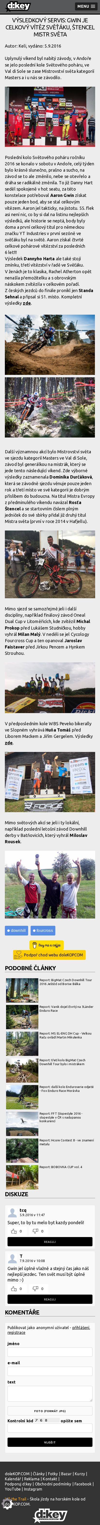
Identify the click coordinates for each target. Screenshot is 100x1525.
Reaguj (50, 1241)
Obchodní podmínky (53, 1484)
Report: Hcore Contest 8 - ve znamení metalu (67, 1142)
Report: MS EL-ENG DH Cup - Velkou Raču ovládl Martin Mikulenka (66, 1035)
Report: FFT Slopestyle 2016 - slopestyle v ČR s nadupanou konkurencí (61, 1117)
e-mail (14, 1363)
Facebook (83, 1484)
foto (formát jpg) (50, 1411)
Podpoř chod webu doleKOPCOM (53, 955)
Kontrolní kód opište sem (45, 1421)
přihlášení (81, 1327)
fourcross (45, 930)
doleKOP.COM (17, 1474)
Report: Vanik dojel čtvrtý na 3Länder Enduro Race (66, 1008)
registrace (16, 1332)
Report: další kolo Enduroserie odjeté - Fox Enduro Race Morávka (67, 1088)
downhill (18, 930)
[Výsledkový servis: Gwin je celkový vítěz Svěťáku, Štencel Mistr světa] (50, 117)
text (12, 1382)
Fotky (53, 1474)
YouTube (13, 1489)
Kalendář (13, 1479)
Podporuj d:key (18, 1484)
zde (27, 303)
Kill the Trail (15, 1499)
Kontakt (50, 1479)
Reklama (32, 1479)
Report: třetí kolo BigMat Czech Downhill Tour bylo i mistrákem (62, 1062)
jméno (13, 1343)
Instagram (33, 1489)
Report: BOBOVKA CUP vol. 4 (61, 1167)
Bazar (66, 1474)
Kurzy (80, 1474)
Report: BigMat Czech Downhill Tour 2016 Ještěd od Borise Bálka (66, 982)
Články (39, 1474)
